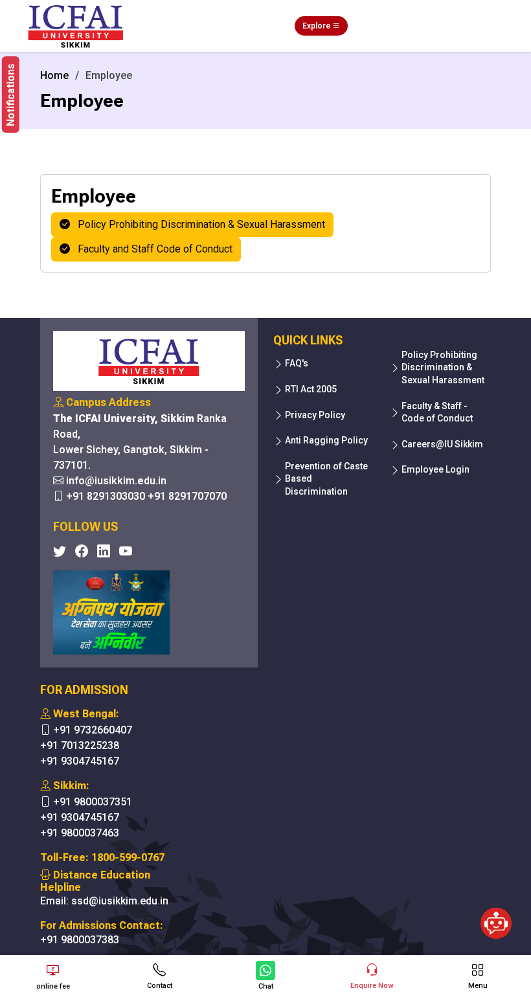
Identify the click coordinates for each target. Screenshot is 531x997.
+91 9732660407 (92, 730)
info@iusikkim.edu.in (116, 481)
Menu (478, 985)
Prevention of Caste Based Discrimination (326, 479)
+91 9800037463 (79, 833)
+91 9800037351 (92, 802)
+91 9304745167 (79, 761)
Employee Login (435, 469)
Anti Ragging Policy (326, 440)
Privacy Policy (315, 415)
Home (54, 75)
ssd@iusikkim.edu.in (119, 901)
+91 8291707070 (187, 496)
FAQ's (296, 363)
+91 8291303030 (105, 496)
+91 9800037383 (79, 940)
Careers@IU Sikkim (442, 444)
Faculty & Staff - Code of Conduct (437, 412)
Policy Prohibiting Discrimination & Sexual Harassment (197, 224)
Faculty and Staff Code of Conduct (151, 249)
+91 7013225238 (79, 745)
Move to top (260, 935)
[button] (10, 94)
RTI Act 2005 (311, 389)
